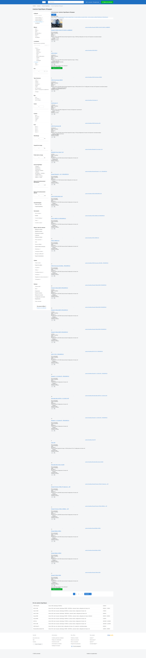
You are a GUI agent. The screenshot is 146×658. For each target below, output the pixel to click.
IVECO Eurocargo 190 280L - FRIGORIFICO (60, 265)
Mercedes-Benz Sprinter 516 (38, 628)
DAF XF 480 (35, 608)
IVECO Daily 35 (36, 605)
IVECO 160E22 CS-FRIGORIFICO (58, 218)
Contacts (34, 641)
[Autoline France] (37, 2)
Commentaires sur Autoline (57, 643)
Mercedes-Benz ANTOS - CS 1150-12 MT (60, 398)
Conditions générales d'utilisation (58, 637)
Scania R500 (35, 618)
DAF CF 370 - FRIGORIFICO (57, 354)
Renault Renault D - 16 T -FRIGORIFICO (60, 174)
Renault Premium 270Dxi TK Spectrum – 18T (60, 486)
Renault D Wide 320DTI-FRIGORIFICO (59, 287)
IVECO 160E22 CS (55, 240)
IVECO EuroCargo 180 (56, 126)
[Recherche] (49, 2)
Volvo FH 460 (35, 613)
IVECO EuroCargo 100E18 (57, 80)
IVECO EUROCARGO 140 (57, 196)
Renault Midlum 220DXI (56, 553)
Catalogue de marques (56, 645)
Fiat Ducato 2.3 (54, 103)
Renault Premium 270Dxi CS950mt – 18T (60, 509)
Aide (33, 639)
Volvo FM (53, 442)
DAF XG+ (35, 621)
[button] (52, 41)
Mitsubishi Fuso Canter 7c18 (57, 152)
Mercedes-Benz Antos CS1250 (57, 464)
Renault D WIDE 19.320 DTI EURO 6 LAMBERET (61, 30)
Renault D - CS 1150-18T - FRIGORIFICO (60, 376)
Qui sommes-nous (36, 637)
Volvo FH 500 (35, 610)
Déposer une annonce (57, 68)
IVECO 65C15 (54, 53)
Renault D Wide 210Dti (56, 575)
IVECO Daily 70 (36, 626)
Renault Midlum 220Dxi (56, 531)
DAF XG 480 (35, 623)
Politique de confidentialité (56, 639)
